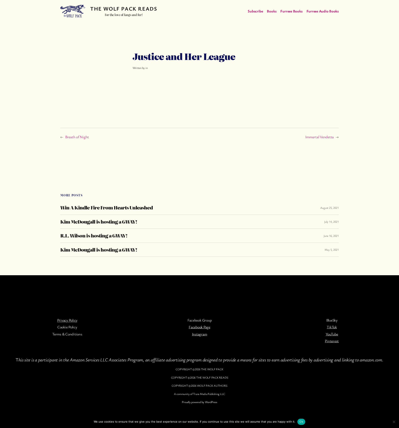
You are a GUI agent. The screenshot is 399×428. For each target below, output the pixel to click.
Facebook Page (199, 326)
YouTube (332, 333)
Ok (301, 421)
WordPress (211, 402)
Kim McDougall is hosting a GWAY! (98, 221)
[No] (394, 422)
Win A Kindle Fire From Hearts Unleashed (106, 207)
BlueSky (331, 320)
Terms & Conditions (67, 333)
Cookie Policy (67, 326)
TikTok (332, 326)
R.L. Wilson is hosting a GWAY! (93, 235)
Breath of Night (77, 136)
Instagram (199, 333)
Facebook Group (199, 320)
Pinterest (332, 340)
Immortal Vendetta (319, 136)
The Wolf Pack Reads (123, 8)
